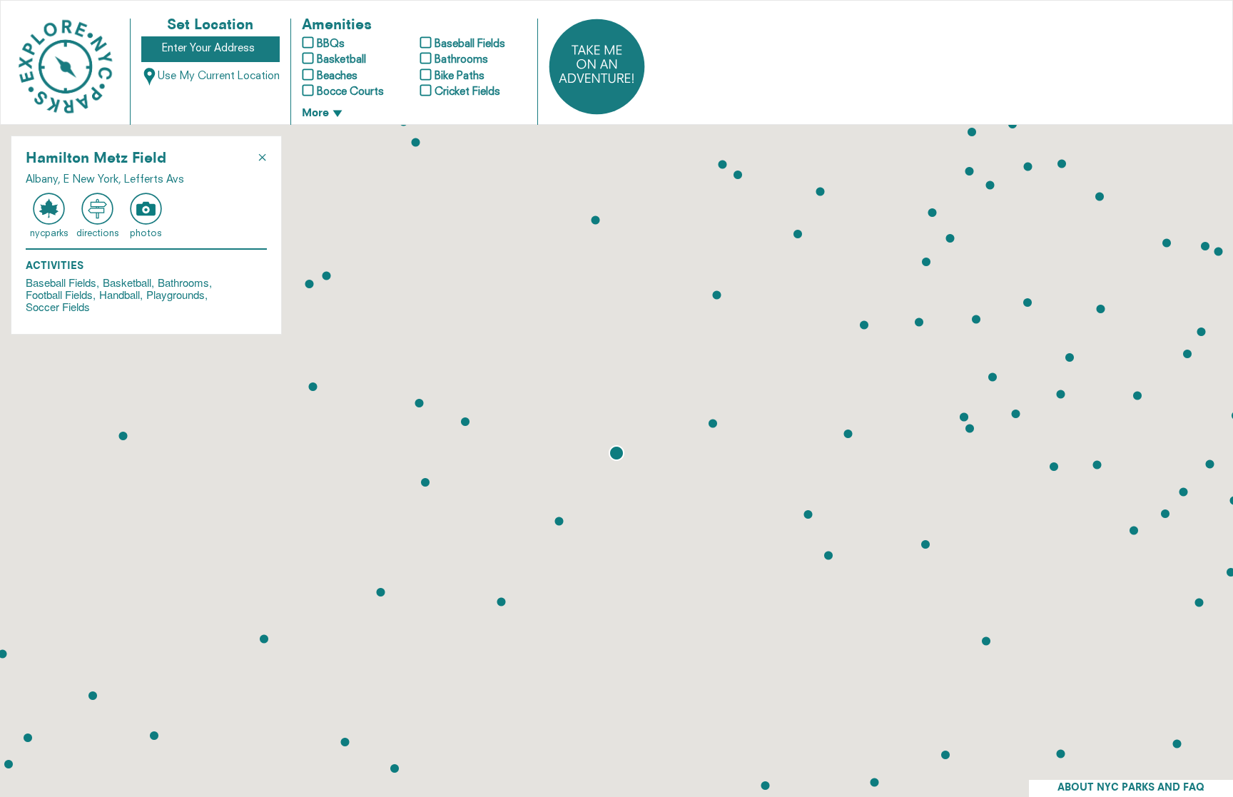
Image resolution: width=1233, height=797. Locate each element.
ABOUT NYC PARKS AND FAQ (1130, 788)
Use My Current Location (219, 76)
